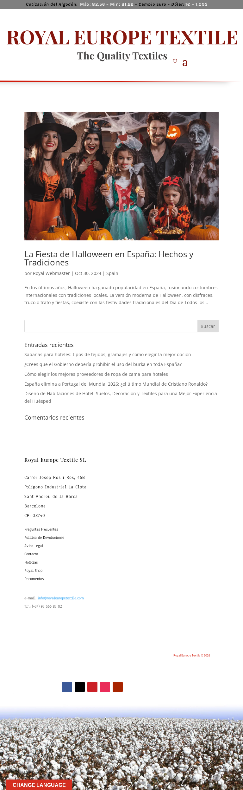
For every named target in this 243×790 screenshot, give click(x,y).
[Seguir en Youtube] (118, 687)
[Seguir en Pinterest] (92, 687)
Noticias (31, 562)
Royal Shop (33, 570)
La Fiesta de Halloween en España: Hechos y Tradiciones (108, 258)
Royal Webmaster (51, 273)
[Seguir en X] (80, 687)
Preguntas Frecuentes (41, 529)
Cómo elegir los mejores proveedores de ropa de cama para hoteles (96, 374)
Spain (112, 273)
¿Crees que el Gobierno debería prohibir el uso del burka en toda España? (103, 364)
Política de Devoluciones (44, 537)
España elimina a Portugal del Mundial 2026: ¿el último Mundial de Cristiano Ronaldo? (116, 384)
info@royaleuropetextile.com (61, 598)
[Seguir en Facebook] (67, 687)
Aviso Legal (33, 545)
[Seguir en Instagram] (105, 687)
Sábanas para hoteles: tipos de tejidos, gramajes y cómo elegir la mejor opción (107, 354)
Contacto (31, 554)
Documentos (34, 578)
